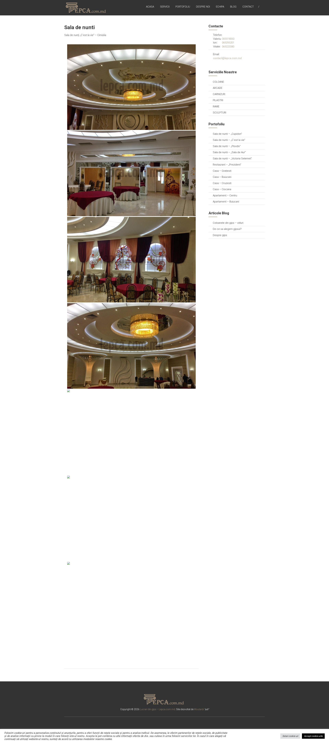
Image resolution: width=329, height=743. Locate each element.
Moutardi (199, 709)
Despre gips (220, 235)
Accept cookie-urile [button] (313, 736)
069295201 (228, 42)
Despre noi (203, 6)
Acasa (150, 6)
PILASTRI (218, 100)
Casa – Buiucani (222, 177)
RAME (216, 106)
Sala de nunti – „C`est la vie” (229, 140)
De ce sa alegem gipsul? (227, 229)
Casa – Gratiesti (222, 170)
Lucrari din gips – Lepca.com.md (157, 709)
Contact (248, 6)
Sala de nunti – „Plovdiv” (227, 146)
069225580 (228, 46)
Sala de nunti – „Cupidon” (227, 133)
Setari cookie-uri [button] (290, 736)
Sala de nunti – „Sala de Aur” (229, 152)
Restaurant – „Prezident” (227, 164)
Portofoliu (182, 6)
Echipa (220, 6)
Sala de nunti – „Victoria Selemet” (232, 158)
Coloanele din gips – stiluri (228, 222)
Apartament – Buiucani (226, 201)
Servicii (164, 6)
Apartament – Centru (225, 195)
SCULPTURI (219, 112)
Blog (233, 6)
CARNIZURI (219, 94)
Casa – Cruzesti (222, 183)
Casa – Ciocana (222, 189)
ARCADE (217, 88)
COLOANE (218, 81)
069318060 (228, 38)
